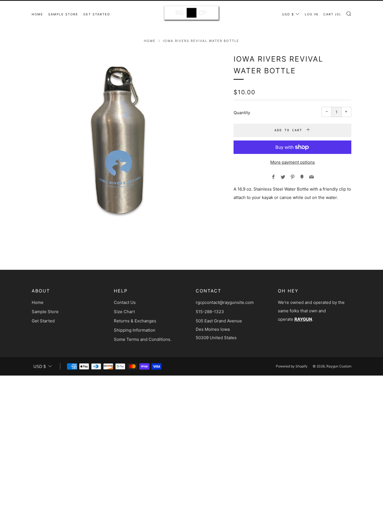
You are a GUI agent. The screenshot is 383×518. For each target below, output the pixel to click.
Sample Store (63, 14)
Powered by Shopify (292, 366)
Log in (311, 14)
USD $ (288, 14)
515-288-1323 (210, 311)
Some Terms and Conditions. (142, 339)
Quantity (242, 112)
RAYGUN (303, 319)
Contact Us (125, 302)
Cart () (332, 14)
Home (37, 14)
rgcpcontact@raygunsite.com (225, 302)
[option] (124, 145)
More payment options (292, 162)
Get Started (96, 14)
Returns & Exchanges (135, 321)
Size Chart (124, 311)
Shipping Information (134, 330)
